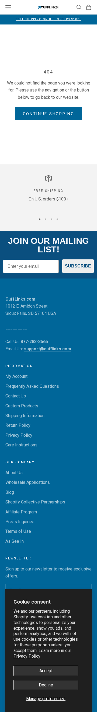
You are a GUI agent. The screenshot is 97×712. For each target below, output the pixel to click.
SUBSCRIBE (78, 266)
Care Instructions (21, 444)
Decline (46, 685)
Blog (9, 492)
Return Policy (17, 425)
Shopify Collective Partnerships (35, 502)
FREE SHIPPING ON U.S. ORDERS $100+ (48, 19)
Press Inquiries (19, 521)
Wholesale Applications (27, 482)
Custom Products (21, 405)
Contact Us (15, 396)
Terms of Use (18, 531)
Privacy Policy (26, 656)
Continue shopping (48, 113)
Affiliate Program (21, 511)
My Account (16, 376)
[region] (48, 192)
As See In (14, 541)
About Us (14, 472)
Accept (46, 670)
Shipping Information (24, 415)
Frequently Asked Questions (32, 386)
